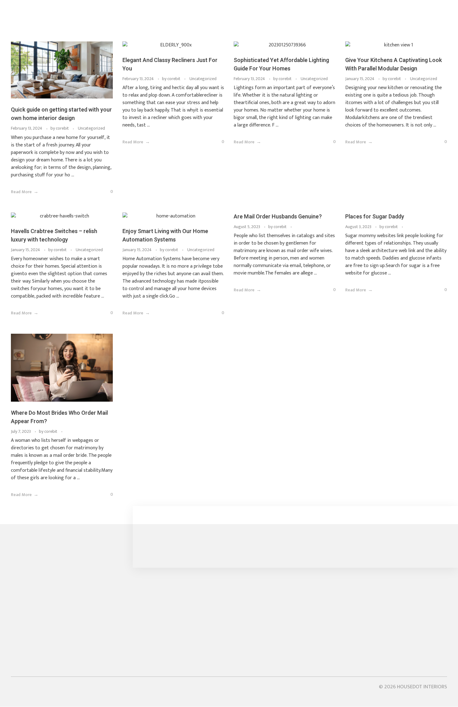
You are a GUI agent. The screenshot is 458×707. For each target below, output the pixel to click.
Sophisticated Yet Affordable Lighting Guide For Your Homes (281, 64)
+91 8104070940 (31, 619)
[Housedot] (89, 23)
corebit (63, 128)
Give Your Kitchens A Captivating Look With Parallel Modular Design (393, 64)
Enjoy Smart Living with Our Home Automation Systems (165, 235)
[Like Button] (102, 192)
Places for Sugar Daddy (374, 217)
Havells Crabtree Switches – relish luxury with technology (54, 235)
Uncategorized (91, 128)
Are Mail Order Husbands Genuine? (278, 217)
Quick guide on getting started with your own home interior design (61, 114)
